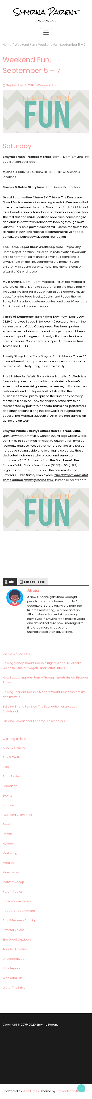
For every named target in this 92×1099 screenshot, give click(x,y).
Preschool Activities (17, 901)
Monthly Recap (13, 882)
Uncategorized (14, 959)
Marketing (10, 853)
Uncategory (11, 968)
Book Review (12, 776)
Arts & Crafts (12, 757)
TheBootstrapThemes (72, 1091)
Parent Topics (13, 891)
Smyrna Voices (14, 930)
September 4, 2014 (20, 85)
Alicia (33, 590)
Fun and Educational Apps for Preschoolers (34, 721)
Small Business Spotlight (20, 920)
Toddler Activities (15, 949)
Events (7, 795)
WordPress (31, 1091)
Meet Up (9, 863)
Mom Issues (11, 872)
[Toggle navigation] (46, 32)
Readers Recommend (19, 911)
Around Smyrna (14, 747)
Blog (6, 767)
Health (7, 834)
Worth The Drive (14, 987)
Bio (11, 582)
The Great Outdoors (17, 939)
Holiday (8, 843)
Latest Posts (34, 582)
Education (10, 786)
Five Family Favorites (17, 815)
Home (7, 45)
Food (6, 824)
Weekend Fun (25, 45)
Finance (8, 805)
